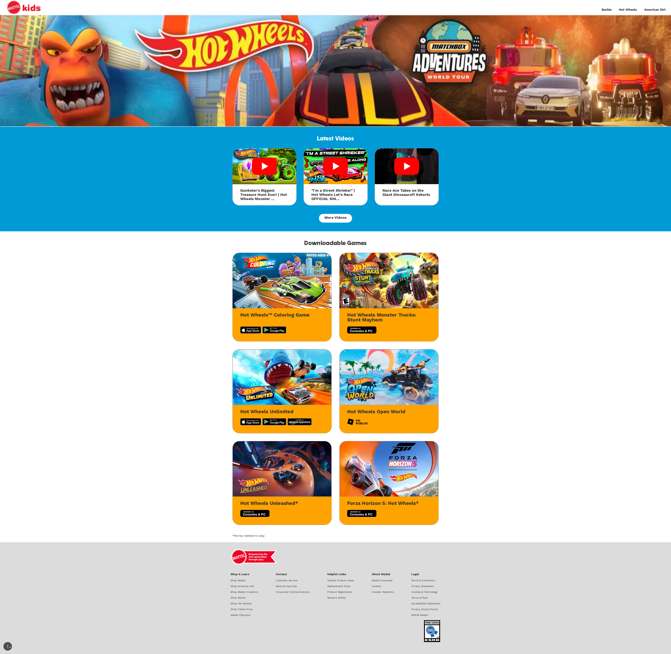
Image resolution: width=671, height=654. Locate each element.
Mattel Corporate (382, 580)
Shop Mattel (238, 580)
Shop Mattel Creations (244, 592)
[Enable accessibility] (7, 646)
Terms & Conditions (423, 580)
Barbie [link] (607, 9)
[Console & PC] (361, 514)
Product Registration (339, 592)
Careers (376, 586)
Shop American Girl (242, 586)
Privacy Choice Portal (424, 609)
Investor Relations (383, 592)
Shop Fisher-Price (242, 609)
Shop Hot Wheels (241, 603)
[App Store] (250, 422)
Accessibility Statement (425, 603)
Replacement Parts (339, 586)
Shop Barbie (238, 597)
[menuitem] (244, 594)
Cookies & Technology (424, 592)
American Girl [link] (655, 9)
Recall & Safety (336, 597)
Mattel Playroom (240, 615)
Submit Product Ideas (340, 580)
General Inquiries (286, 586)
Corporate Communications (292, 592)
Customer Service (286, 580)
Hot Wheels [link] (628, 9)
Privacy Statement (422, 586)
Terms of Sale (419, 597)
